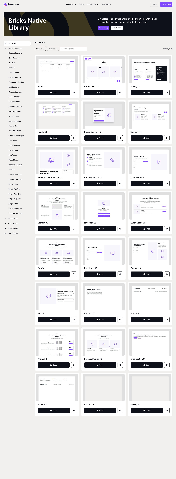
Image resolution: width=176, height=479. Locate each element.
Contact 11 (89, 404)
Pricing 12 (135, 86)
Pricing (81, 4)
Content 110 (136, 132)
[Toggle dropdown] (75, 4)
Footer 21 (42, 86)
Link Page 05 (90, 223)
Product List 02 (91, 86)
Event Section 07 (138, 223)
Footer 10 (135, 313)
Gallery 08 (135, 404)
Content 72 (89, 313)
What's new (116, 28)
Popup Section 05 (92, 132)
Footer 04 (42, 404)
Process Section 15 (93, 177)
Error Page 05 (137, 177)
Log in (154, 4)
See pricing (103, 28)
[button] (17, 48)
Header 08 (42, 132)
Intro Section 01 (138, 359)
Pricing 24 (42, 359)
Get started (166, 4)
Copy (55, 93)
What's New (106, 4)
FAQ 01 (41, 313)
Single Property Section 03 (50, 177)
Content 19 (136, 268)
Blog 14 (41, 268)
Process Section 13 (93, 359)
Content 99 (43, 223)
